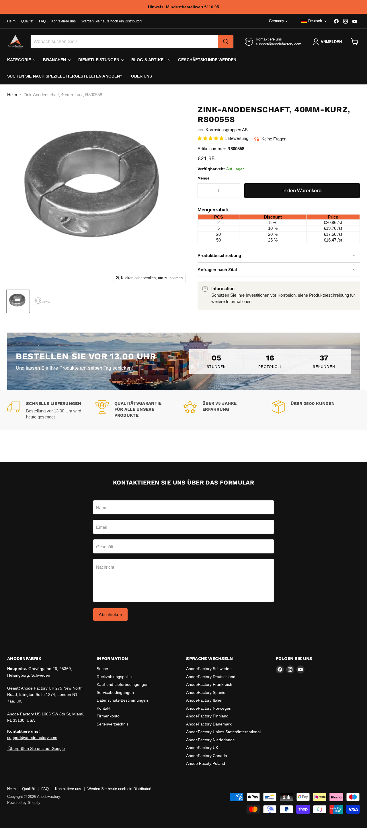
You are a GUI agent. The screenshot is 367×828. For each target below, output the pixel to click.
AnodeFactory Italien (205, 700)
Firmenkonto (108, 716)
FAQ (42, 21)
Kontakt (103, 708)
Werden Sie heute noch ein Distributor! (111, 21)
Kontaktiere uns (63, 21)
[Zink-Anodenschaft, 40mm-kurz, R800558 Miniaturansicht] (42, 301)
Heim (11, 21)
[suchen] (225, 41)
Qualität (27, 21)
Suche (102, 668)
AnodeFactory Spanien (207, 692)
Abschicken (110, 614)
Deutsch (315, 21)
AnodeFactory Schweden (209, 668)
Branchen (55, 59)
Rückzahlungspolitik (114, 676)
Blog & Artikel (149, 59)
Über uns (141, 76)
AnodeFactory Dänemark (209, 724)
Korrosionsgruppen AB (227, 129)
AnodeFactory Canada (206, 755)
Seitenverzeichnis (112, 724)
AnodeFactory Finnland (207, 716)
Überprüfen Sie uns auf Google (36, 748)
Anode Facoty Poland (205, 763)
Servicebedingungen (115, 692)
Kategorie (19, 59)
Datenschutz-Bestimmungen (122, 700)
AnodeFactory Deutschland (210, 676)
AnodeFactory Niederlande (210, 740)
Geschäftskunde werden (207, 59)
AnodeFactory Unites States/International (223, 731)
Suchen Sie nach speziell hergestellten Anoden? (64, 76)
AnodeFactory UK (202, 747)
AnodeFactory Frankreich (209, 684)
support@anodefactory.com (278, 44)
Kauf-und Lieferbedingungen (123, 684)
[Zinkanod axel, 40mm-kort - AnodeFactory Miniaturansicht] (18, 301)
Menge (203, 178)
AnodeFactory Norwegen (208, 708)
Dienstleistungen (99, 59)
